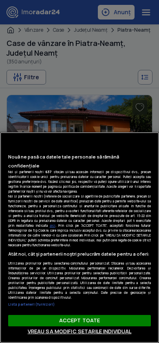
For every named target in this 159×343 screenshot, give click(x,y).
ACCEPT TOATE (79, 320)
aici (52, 225)
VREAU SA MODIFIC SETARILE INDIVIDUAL (80, 331)
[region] (79, 237)
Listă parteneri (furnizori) (31, 304)
